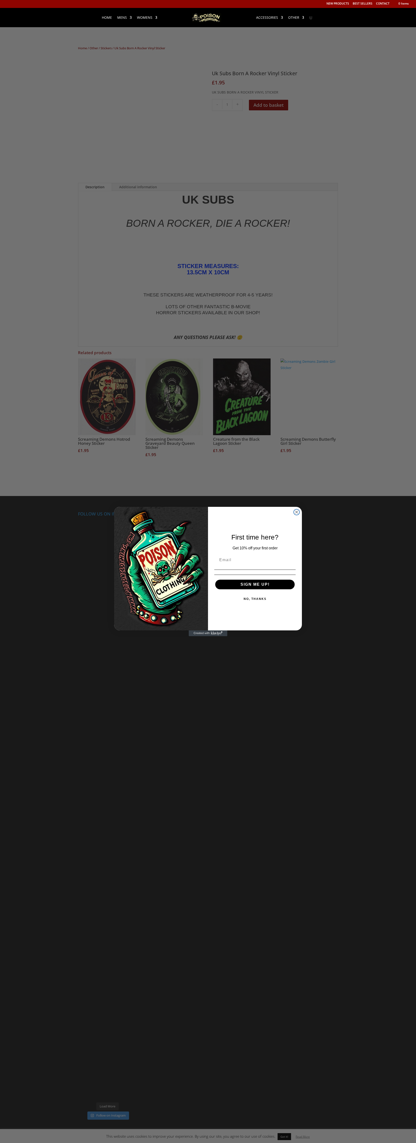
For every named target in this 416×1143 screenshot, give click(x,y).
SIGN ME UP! (255, 584)
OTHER (293, 18)
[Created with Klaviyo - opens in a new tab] (208, 633)
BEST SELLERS (362, 4)
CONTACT (383, 4)
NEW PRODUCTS (337, 4)
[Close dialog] (296, 512)
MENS (122, 18)
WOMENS (144, 18)
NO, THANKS (255, 599)
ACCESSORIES (267, 18)
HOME (107, 18)
